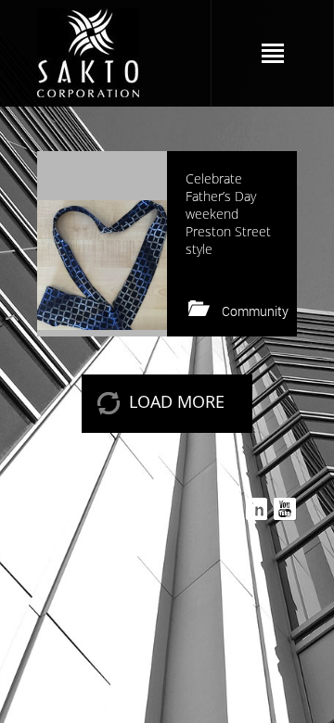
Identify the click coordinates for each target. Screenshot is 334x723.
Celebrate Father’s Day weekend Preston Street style (228, 214)
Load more (177, 401)
